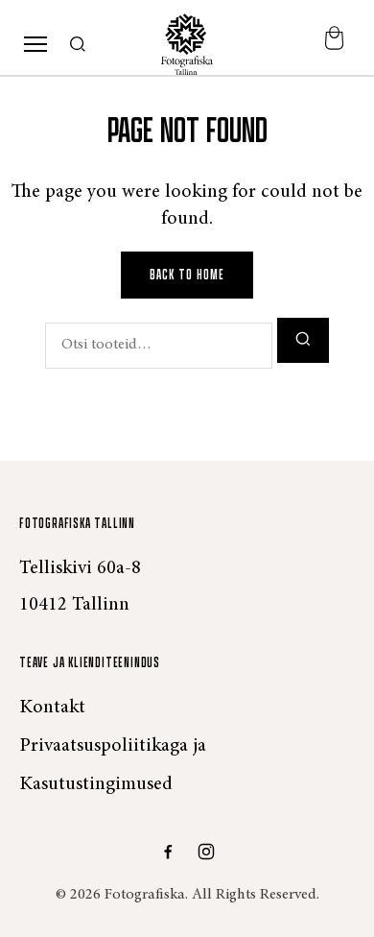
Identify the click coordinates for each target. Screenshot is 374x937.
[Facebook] (167, 851)
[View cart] (334, 44)
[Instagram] (206, 851)
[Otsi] (78, 45)
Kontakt (52, 707)
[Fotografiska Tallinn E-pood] (187, 44)
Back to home (187, 275)
